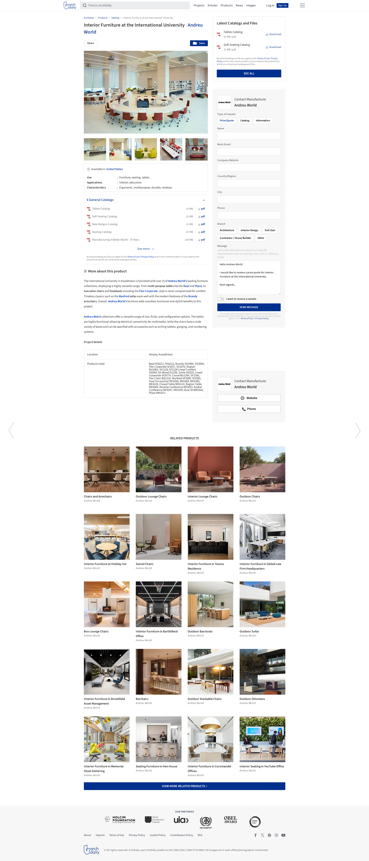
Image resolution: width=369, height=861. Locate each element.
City (219, 192)
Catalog (244, 121)
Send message (249, 307)
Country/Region (226, 176)
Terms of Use (133, 256)
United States (114, 169)
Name (220, 128)
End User (270, 230)
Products (227, 5)
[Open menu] (302, 5)
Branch (221, 224)
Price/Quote (227, 121)
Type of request (226, 114)
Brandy (192, 296)
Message (222, 246)
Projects (199, 5)
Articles (213, 5)
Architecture (227, 230)
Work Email (224, 144)
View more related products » (184, 786)
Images (251, 5)
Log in (270, 5)
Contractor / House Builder (235, 238)
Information (263, 121)
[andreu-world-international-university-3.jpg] (120, 149)
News (239, 5)
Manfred (124, 296)
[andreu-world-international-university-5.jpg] (171, 149)
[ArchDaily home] (70, 5)
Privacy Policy (147, 256)
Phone (221, 208)
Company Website (227, 160)
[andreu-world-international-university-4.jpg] (146, 149)
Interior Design (249, 230)
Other (261, 238)
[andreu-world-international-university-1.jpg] (196, 149)
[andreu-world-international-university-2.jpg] (95, 149)
